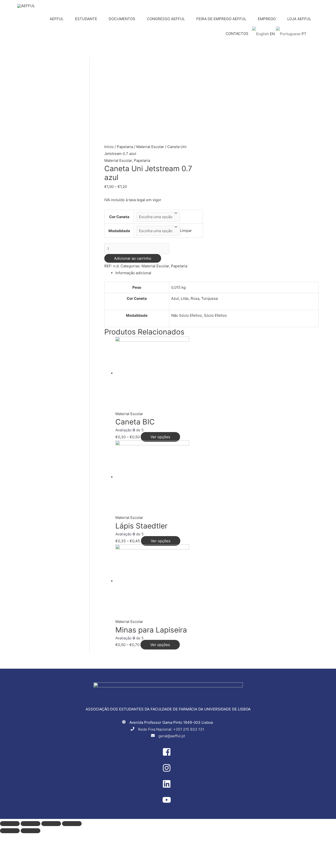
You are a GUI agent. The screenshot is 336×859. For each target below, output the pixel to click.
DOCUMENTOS (122, 18)
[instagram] (168, 771)
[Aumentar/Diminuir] (72, 823)
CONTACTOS (237, 33)
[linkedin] (168, 786)
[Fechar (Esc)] (10, 823)
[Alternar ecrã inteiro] (51, 823)
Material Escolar (150, 146)
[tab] (217, 273)
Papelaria (125, 146)
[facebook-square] (168, 755)
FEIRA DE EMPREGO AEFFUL (221, 18)
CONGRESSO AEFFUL (166, 18)
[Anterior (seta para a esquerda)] (10, 830)
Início (109, 146)
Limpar (186, 230)
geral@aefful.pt (171, 736)
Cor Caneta (119, 216)
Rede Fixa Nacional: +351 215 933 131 (171, 729)
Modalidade (119, 230)
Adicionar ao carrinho (132, 258)
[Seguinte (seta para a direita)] (30, 830)
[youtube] (168, 802)
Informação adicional (133, 273)
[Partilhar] (30, 823)
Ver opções (160, 437)
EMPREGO (267, 18)
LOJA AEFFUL (299, 18)
